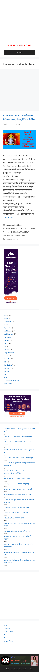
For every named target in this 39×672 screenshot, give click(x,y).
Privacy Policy (8, 641)
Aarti (5, 315)
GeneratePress (29, 669)
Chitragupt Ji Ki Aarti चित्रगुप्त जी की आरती (17, 507)
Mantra (6, 343)
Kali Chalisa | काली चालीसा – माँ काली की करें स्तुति (18, 457)
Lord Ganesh (8, 331)
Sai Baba (6, 356)
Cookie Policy (8, 632)
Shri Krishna (8, 365)
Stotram (6, 371)
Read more (9, 217)
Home (5, 638)
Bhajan (6, 318)
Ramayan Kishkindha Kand (14, 235)
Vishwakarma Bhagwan (11, 380)
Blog (5, 625)
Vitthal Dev (7, 383)
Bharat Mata (8, 322)
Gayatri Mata (8, 328)
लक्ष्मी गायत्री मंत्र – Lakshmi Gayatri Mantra (17, 479)
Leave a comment (13, 239)
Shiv (5, 362)
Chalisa (6, 325)
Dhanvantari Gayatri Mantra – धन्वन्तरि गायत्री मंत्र (19, 489)
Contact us (7, 628)
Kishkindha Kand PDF (20, 232)
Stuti (5, 374)
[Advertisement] (19, 20)
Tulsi (5, 377)
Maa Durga (7, 337)
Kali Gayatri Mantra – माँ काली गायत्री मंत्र (16, 484)
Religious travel (9, 352)
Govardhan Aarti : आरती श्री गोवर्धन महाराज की (17, 494)
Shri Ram (18, 224)
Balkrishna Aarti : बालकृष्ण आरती (14, 518)
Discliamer (7, 635)
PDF (5, 346)
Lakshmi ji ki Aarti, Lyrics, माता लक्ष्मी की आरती (18, 436)
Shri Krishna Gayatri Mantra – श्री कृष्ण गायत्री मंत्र (19, 531)
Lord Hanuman (8, 334)
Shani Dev (7, 359)
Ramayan (9, 224)
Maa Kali (7, 340)
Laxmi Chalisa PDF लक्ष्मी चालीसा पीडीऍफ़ (16, 513)
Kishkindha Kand (13, 228)
